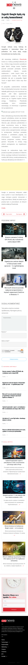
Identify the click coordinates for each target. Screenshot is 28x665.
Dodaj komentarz (14, 359)
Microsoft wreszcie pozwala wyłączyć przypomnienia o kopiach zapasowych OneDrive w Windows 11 (11, 395)
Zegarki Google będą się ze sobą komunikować (13, 15)
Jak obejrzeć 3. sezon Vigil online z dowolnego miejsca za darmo (13, 419)
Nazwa (3, 332)
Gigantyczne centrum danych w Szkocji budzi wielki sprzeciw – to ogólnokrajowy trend (13, 383)
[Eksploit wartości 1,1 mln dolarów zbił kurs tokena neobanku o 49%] (14, 487)
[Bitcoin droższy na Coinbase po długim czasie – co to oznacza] (14, 518)
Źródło (3, 208)
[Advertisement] (14, 176)
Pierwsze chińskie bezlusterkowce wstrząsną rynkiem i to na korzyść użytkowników (13, 430)
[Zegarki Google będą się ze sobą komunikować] (14, 35)
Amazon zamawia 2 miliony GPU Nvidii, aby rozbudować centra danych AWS (14, 239)
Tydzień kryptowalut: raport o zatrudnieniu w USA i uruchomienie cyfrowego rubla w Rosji (13, 407)
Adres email (5, 341)
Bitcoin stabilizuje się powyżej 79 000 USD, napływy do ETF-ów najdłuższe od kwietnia (14, 559)
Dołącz (14, 609)
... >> (20, 473)
